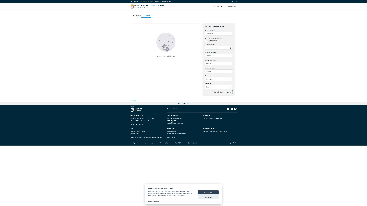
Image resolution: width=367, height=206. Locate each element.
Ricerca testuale (210, 30)
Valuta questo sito (183, 103)
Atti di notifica (164, 143)
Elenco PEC (134, 124)
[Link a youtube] (235, 109)
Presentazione (171, 131)
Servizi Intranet (192, 143)
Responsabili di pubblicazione (176, 133)
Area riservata (173, 108)
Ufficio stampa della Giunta (175, 118)
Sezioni (207, 75)
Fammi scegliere (153, 201)
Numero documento (211, 52)
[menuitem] (217, 6)
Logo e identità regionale (175, 123)
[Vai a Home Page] (132, 6)
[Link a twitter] (232, 109)
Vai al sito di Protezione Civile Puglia (215, 131)
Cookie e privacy (148, 143)
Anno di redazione (210, 60)
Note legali (133, 143)
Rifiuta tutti (208, 197)
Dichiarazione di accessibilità (212, 118)
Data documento (210, 44)
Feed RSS (178, 143)
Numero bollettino (210, 68)
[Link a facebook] (228, 109)
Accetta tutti (208, 192)
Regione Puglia (135, 1)
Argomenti (208, 83)
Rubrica (141, 124)
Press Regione (171, 120)
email (137, 133)
